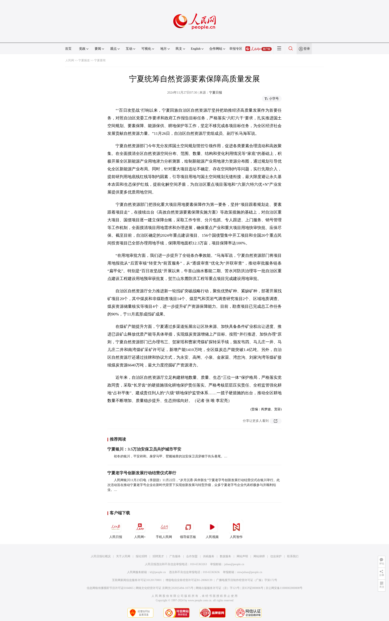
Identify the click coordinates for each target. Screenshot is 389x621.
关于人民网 (123, 556)
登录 (307, 48)
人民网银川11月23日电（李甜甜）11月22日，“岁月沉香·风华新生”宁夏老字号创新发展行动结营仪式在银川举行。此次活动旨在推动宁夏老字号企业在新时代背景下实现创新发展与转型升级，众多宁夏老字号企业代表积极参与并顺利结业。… (193, 484)
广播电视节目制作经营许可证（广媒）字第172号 (246, 580)
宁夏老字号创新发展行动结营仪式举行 (141, 473)
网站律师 (259, 556)
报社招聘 (141, 556)
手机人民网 (164, 537)
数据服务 (225, 556)
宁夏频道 (84, 60)
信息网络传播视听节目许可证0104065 (110, 588)
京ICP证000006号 (252, 588)
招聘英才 (158, 556)
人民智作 (236, 537)
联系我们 (292, 556)
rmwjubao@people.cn (249, 572)
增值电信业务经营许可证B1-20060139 (189, 580)
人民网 (69, 60)
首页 (68, 48)
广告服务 (175, 556)
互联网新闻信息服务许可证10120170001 (137, 580)
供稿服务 (208, 556)
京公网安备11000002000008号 (284, 588)
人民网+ (140, 537)
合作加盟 (192, 556)
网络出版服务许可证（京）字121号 (218, 588)
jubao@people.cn (234, 564)
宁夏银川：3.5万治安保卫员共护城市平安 (144, 449)
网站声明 (242, 556)
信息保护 (276, 556)
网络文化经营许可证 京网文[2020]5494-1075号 (164, 588)
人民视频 (212, 537)
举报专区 (235, 48)
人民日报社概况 (101, 556)
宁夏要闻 (100, 60)
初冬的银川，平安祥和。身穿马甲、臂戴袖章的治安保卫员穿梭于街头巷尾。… (170, 456)
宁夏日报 (215, 92)
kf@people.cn (158, 572)
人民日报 (115, 537)
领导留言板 (188, 537)
